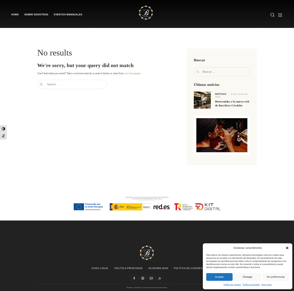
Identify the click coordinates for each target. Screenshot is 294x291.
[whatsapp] (160, 278)
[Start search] (41, 84)
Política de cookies (232, 285)
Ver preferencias (276, 276)
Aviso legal (266, 285)
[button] (287, 248)
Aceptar (219, 276)
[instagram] (143, 278)
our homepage (132, 73)
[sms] (151, 278)
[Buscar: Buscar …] (222, 71)
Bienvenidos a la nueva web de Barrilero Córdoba (232, 103)
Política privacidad (251, 285)
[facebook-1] (134, 278)
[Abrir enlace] (146, 12)
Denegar (247, 276)
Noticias (220, 94)
